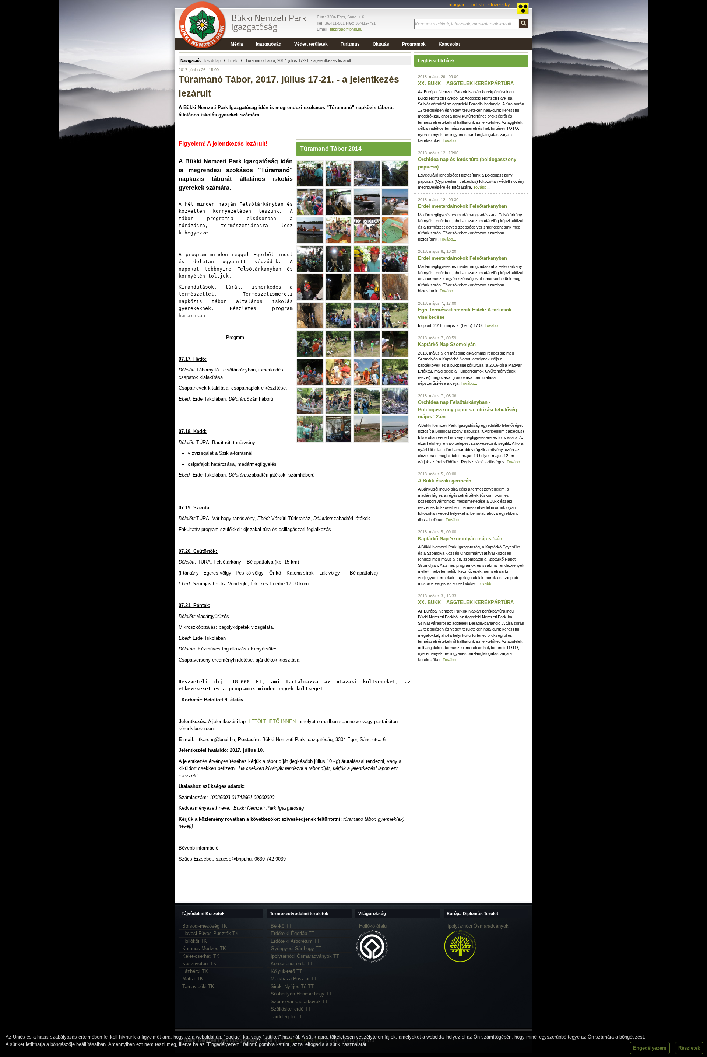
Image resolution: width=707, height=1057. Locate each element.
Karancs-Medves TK (204, 948)
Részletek (689, 1048)
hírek (233, 60)
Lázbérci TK (195, 971)
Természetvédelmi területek (299, 913)
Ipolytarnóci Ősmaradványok (478, 926)
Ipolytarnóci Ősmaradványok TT (305, 956)
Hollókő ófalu (373, 926)
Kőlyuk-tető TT (286, 971)
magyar (456, 4)
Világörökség (372, 913)
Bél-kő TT (281, 926)
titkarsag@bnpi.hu (346, 29)
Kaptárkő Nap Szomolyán (447, 344)
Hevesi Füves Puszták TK (210, 933)
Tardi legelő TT (286, 1016)
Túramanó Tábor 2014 (331, 149)
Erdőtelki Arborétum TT (295, 941)
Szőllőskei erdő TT (291, 1009)
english (476, 4)
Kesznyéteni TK (199, 963)
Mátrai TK (192, 978)
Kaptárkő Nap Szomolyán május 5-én (460, 538)
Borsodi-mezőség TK (204, 926)
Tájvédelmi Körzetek (203, 913)
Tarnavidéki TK (198, 986)
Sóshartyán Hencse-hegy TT (301, 994)
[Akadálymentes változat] (523, 8)
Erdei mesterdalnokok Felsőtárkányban (462, 206)
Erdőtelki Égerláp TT (292, 933)
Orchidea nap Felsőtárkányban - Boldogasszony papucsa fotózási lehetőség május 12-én (467, 409)
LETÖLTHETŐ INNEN (272, 721)
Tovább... (451, 140)
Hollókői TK (194, 941)
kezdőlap (212, 60)
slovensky (499, 4)
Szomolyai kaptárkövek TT (299, 1001)
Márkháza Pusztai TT (294, 978)
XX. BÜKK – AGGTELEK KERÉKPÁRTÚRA (466, 83)
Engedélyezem (649, 1048)
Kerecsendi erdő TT (292, 963)
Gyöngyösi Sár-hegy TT (296, 948)
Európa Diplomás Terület (472, 913)
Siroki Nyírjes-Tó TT (292, 986)
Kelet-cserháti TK (200, 956)
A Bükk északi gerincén (444, 481)
